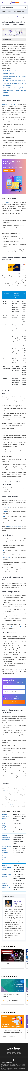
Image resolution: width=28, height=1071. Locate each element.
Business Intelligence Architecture (5, 816)
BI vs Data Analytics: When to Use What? (14, 80)
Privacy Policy (16, 698)
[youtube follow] (15, 1053)
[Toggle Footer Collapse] (14, 1044)
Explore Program (8, 170)
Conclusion (6, 95)
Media (3, 1060)
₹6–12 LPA (16, 626)
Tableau (5, 511)
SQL (4, 550)
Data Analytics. (8, 791)
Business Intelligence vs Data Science (6, 837)
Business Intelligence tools (13, 526)
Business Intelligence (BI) (9, 104)
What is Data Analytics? (9, 73)
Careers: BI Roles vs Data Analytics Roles (14, 88)
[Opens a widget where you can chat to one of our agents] (22, 1068)
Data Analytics (6, 202)
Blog (7, 16)
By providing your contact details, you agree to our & (15, 697)
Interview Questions (19, 11)
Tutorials (10, 11)
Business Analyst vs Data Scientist (6, 867)
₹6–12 (20, 669)
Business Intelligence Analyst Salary (6, 885)
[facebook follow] (8, 1053)
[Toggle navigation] (2, 2)
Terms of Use (9, 698)
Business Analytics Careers (4, 858)
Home (3, 16)
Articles (4, 11)
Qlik (4, 516)
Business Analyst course (12, 805)
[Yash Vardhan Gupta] (8, 903)
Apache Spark (7, 557)
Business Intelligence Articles (17, 16)
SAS (4, 555)
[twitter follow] (10, 1053)
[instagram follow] (18, 1053)
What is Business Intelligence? (11, 71)
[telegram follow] (20, 1053)
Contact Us (9, 1060)
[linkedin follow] (13, 1053)
